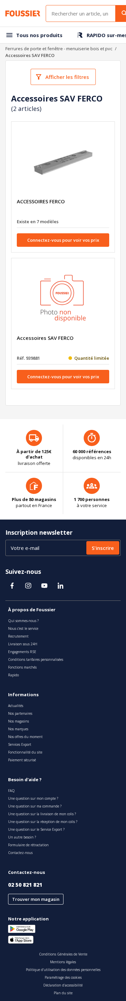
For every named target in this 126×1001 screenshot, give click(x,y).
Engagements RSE (22, 651)
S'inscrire (103, 547)
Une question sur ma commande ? (34, 806)
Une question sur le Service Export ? (36, 829)
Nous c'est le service (23, 628)
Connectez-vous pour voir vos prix (63, 240)
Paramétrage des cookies (63, 977)
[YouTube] (44, 585)
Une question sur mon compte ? (33, 798)
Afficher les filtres (67, 76)
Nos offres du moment (25, 736)
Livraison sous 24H (22, 644)
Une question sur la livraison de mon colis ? (42, 814)
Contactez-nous (20, 852)
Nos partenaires (20, 713)
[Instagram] (28, 585)
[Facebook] (12, 585)
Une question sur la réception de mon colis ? (42, 821)
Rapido (13, 675)
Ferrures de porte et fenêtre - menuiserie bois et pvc (58, 49)
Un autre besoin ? (22, 837)
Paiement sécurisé (22, 760)
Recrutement (18, 636)
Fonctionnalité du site (25, 752)
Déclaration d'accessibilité (63, 985)
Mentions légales (63, 962)
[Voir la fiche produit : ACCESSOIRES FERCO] (63, 163)
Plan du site (63, 993)
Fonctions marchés (22, 667)
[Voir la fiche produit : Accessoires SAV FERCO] (63, 299)
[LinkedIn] (60, 585)
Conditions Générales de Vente (63, 954)
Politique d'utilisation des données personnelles (63, 969)
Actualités (15, 705)
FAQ (11, 790)
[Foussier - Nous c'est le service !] (22, 13)
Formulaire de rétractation (28, 845)
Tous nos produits (39, 35)
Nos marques (18, 729)
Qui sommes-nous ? (23, 620)
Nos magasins (18, 721)
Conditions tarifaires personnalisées (35, 659)
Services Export (19, 744)
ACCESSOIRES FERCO (41, 201)
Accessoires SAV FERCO (45, 337)
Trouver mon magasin (35, 899)
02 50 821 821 (25, 884)
